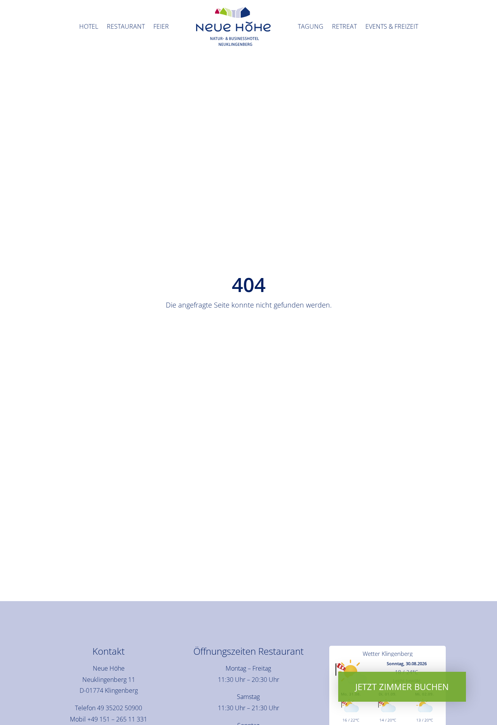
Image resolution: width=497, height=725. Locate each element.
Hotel (88, 26)
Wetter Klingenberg (388, 653)
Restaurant (126, 26)
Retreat (344, 26)
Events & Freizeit (391, 26)
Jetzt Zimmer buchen (402, 686)
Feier (161, 26)
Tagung (310, 26)
